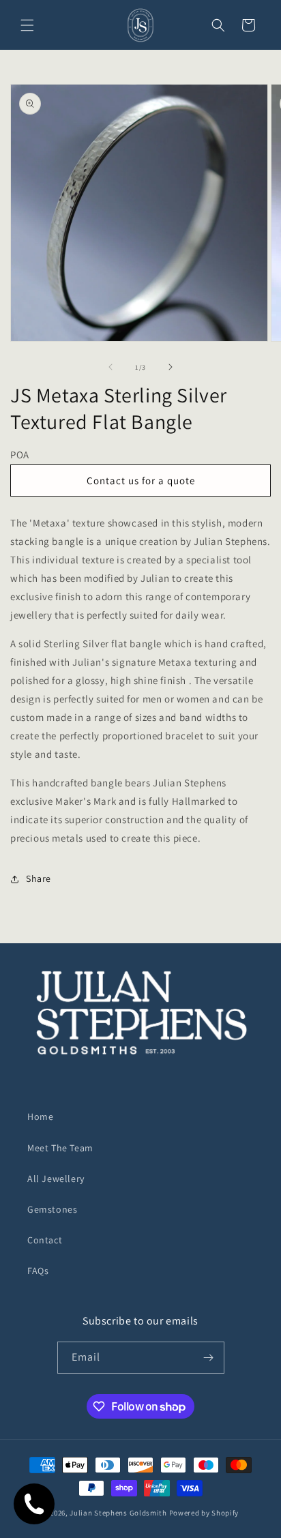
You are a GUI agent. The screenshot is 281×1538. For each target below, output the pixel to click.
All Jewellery (56, 1178)
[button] (27, 25)
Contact (44, 1240)
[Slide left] (110, 367)
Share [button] (38, 878)
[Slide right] (171, 367)
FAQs (37, 1271)
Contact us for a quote (141, 480)
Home (40, 1116)
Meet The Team (60, 1148)
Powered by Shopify (204, 1513)
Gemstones (52, 1209)
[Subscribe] (209, 1358)
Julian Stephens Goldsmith (118, 1513)
